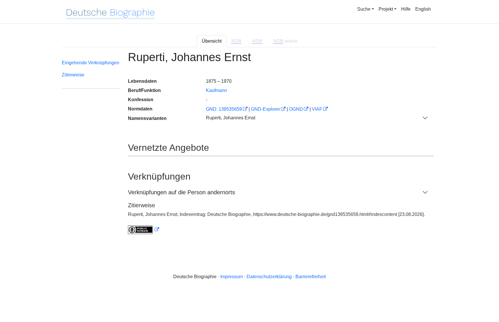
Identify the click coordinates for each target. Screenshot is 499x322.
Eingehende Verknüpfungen (90, 62)
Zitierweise (73, 74)
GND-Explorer (265, 109)
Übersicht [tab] (211, 41)
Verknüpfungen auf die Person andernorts (181, 192)
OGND (296, 109)
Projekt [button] (386, 9)
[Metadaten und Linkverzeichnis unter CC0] (143, 229)
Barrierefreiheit (310, 276)
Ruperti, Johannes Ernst (230, 117)
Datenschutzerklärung (269, 276)
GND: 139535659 (224, 109)
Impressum (231, 276)
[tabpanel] (249, 146)
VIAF (317, 109)
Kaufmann (216, 90)
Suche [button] (363, 9)
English (423, 9)
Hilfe (406, 9)
